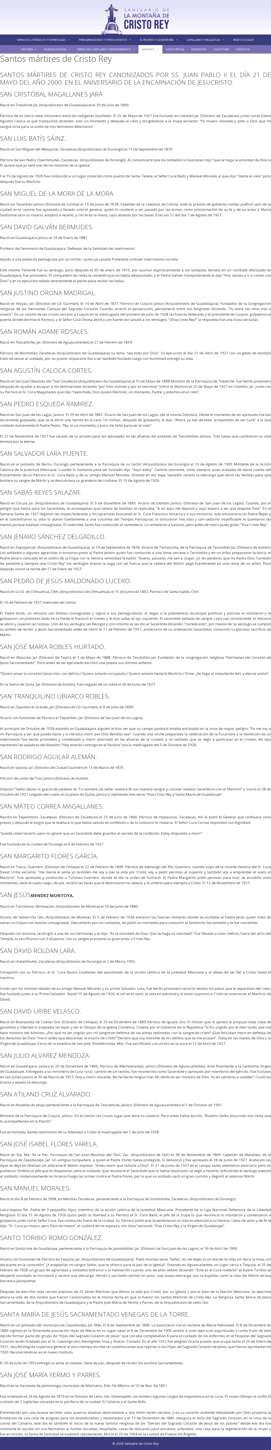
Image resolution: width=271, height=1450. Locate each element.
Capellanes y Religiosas (203, 40)
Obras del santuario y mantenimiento (104, 49)
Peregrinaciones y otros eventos (103, 40)
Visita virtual (175, 49)
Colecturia (221, 49)
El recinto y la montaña (157, 40)
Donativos (199, 49)
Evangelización (55, 49)
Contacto (243, 49)
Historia (27, 49)
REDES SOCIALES (243, 40)
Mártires (148, 49)
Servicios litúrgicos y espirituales (41, 40)
